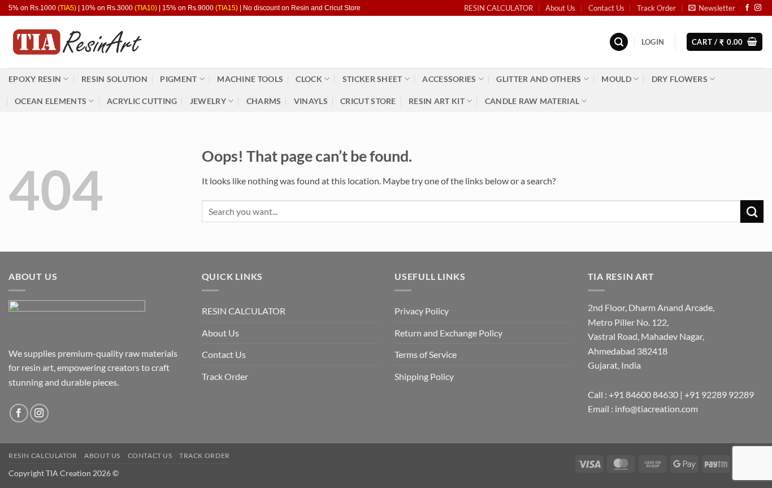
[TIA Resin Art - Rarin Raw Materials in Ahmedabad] (76, 42)
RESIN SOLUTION (114, 79)
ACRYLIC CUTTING (142, 101)
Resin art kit (437, 101)
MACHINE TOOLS (250, 79)
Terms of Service (425, 354)
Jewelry (208, 101)
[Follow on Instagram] (757, 8)
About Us (560, 7)
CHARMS (263, 101)
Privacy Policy (421, 310)
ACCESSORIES (449, 79)
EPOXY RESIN (34, 79)
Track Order (656, 7)
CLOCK (309, 79)
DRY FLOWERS (680, 79)
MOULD (616, 79)
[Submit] (752, 211)
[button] (711, 8)
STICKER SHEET (372, 79)
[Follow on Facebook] (747, 8)
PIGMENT (178, 79)
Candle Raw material (532, 101)
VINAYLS (311, 101)
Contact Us (606, 7)
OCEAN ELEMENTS (50, 101)
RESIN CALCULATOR (498, 7)
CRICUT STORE (368, 101)
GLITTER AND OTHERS (538, 79)
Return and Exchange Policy (448, 332)
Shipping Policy (424, 376)
